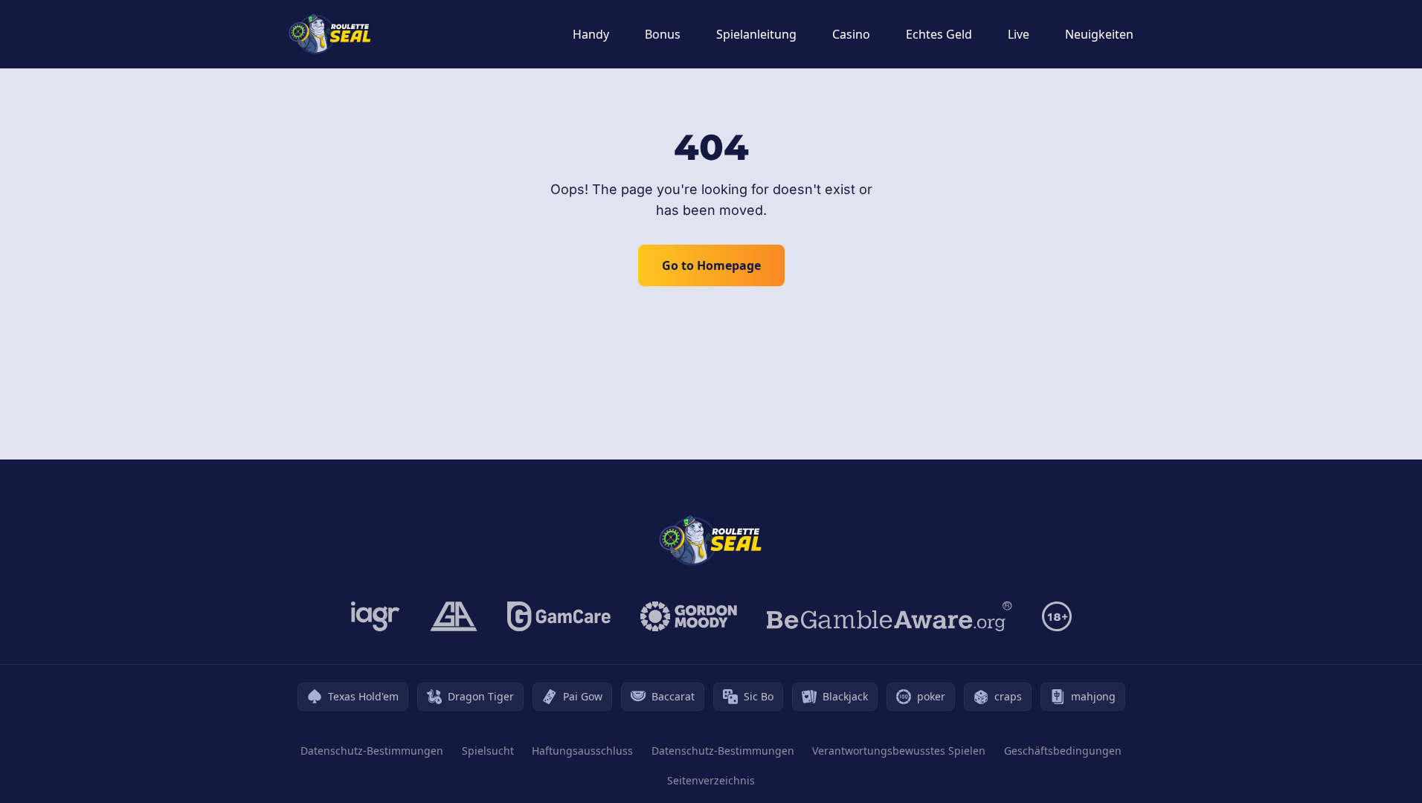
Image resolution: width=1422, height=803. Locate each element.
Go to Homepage (711, 265)
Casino (851, 34)
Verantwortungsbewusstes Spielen (898, 751)
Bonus (663, 34)
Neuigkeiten (1099, 34)
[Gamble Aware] (889, 616)
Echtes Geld (939, 34)
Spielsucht (488, 751)
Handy (591, 34)
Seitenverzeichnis (711, 780)
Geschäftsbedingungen (1063, 751)
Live (1018, 34)
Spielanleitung (756, 34)
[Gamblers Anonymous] (453, 616)
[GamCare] (559, 616)
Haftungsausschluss (582, 751)
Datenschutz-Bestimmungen (371, 751)
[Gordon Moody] (688, 616)
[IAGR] (375, 616)
